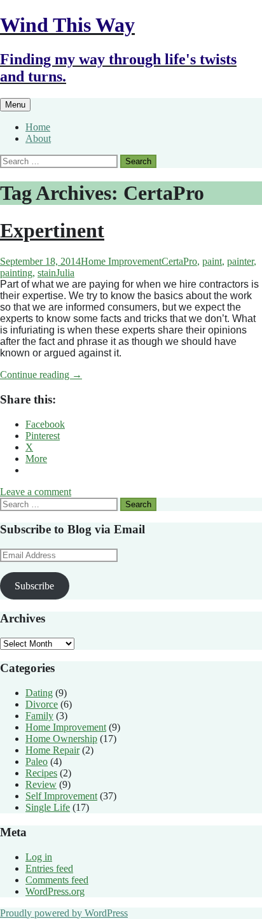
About (38, 138)
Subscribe (34, 585)
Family (39, 715)
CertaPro (179, 261)
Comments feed (56, 879)
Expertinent (52, 230)
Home (37, 127)
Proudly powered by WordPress (64, 913)
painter (240, 261)
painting (16, 272)
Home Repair (52, 750)
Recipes (41, 773)
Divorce (41, 704)
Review (41, 784)
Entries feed (49, 868)
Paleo (36, 761)
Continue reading (41, 374)
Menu (15, 104)
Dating (39, 692)
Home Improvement (121, 261)
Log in (38, 857)
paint (212, 261)
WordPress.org (55, 891)
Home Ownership (61, 738)
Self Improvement (61, 795)
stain (47, 272)
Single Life (47, 807)
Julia (65, 272)
